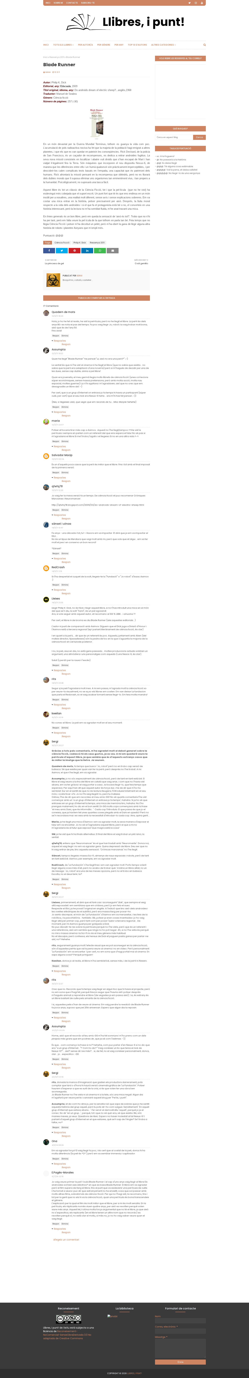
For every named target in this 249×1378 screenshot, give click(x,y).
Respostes (60, 340)
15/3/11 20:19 (57, 717)
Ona (54, 1141)
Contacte (72, 2)
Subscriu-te (88, 2)
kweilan (56, 713)
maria (56, 421)
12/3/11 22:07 (58, 424)
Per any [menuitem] (119, 44)
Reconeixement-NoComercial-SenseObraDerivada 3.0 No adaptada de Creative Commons (67, 1335)
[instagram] (196, 3)
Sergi (48, 72)
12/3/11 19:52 (57, 353)
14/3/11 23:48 (58, 683)
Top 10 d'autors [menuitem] (137, 44)
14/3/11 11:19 (57, 571)
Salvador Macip (62, 455)
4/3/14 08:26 (58, 1145)
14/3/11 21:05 (57, 602)
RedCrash (58, 567)
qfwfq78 (57, 486)
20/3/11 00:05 (58, 1030)
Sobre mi (58, 2)
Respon (56, 335)
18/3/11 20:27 (58, 745)
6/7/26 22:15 (58, 1176)
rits (54, 679)
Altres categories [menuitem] (162, 44)
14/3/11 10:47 (57, 527)
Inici (48, 2)
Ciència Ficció (62, 242)
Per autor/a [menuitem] (85, 44)
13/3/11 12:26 (57, 490)
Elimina (65, 335)
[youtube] (202, 3)
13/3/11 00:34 (58, 459)
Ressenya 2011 (56, 57)
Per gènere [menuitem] (103, 44)
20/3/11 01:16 (58, 1077)
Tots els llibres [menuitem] (62, 44)
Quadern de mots (63, 312)
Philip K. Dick (80, 242)
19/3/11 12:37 (57, 983)
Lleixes (56, 598)
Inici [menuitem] (46, 44)
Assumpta (59, 349)
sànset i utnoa (61, 523)
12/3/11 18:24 (57, 316)
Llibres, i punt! (134, 1373)
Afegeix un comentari (66, 1239)
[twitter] (189, 3)
